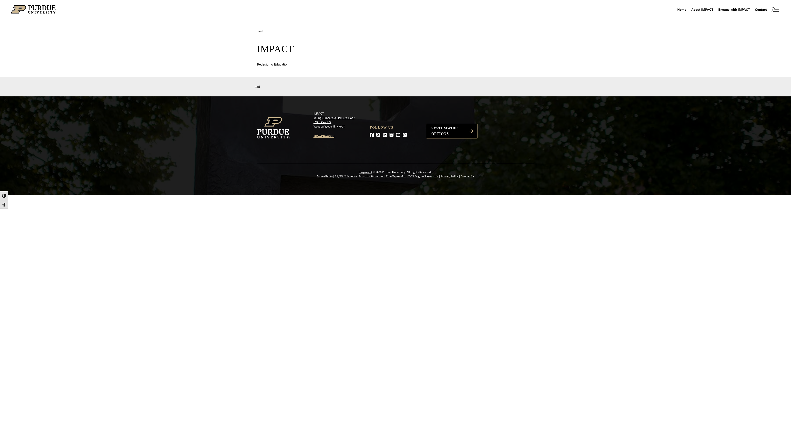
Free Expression (396, 176)
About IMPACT (702, 9)
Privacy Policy (450, 176)
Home (681, 9)
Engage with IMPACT (734, 9)
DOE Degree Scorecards (423, 176)
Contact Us (467, 176)
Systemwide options (444, 131)
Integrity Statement (371, 176)
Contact (761, 9)
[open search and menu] (774, 9)
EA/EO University (346, 176)
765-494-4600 (324, 136)
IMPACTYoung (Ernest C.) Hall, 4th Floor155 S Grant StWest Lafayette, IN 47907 (334, 119)
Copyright (365, 172)
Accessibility (325, 176)
